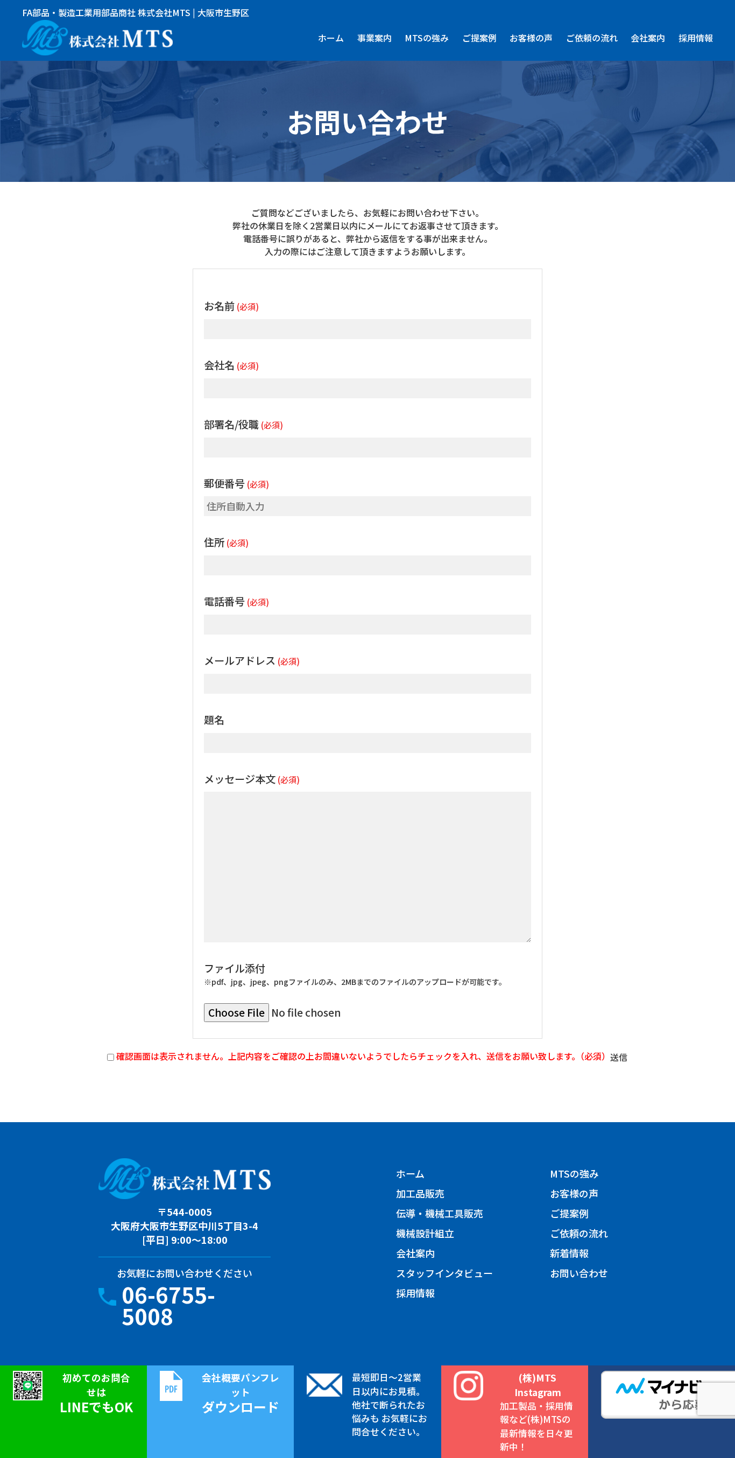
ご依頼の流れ (592, 37)
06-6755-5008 (168, 1305)
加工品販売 (420, 1193)
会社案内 (648, 37)
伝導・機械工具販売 (439, 1213)
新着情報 (569, 1253)
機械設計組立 (425, 1233)
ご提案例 (479, 37)
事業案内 (374, 37)
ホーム (331, 37)
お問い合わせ (579, 1273)
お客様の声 (531, 37)
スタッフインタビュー (444, 1273)
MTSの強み (427, 37)
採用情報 (696, 37)
